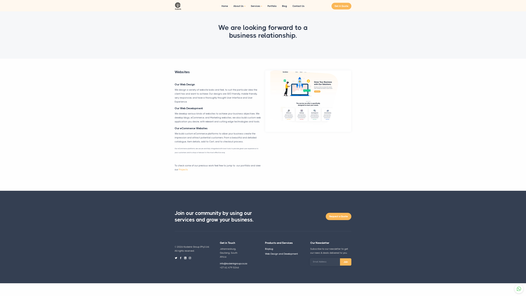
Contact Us (298, 6)
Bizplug (269, 248)
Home (224, 6)
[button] (518, 288)
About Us (238, 6)
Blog (284, 6)
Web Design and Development (281, 253)
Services (255, 6)
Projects (183, 169)
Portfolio (272, 6)
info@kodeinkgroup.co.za (233, 263)
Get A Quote (341, 6)
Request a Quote (338, 216)
